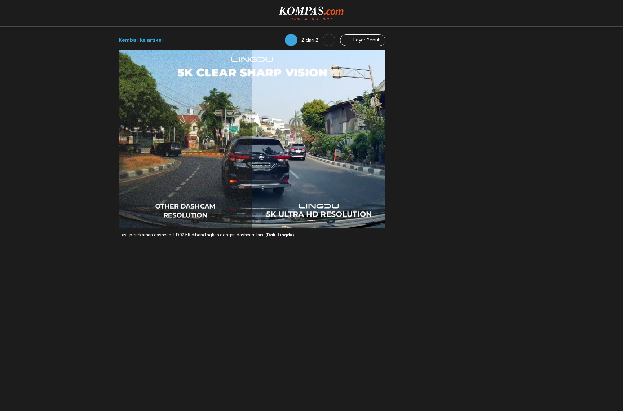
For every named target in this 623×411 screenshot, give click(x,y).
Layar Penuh (366, 40)
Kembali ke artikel (141, 40)
